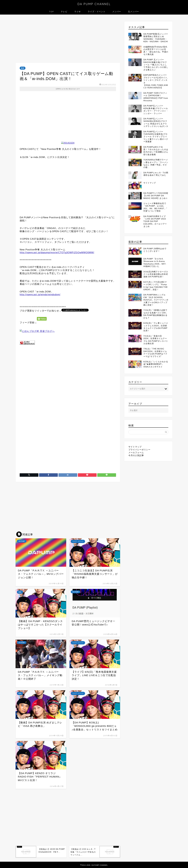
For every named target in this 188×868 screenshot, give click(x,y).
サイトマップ (135, 447)
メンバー (116, 11)
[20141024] (67, 143)
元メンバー (133, 11)
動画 (22, 68)
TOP (51, 11)
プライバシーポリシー (139, 449)
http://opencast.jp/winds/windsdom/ (40, 294)
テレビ (64, 11)
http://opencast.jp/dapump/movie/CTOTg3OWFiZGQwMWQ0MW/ (57, 252)
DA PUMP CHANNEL (94, 4)
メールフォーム (136, 452)
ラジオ (77, 11)
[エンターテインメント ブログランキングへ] (27, 346)
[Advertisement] (68, 39)
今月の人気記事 (136, 455)
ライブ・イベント (96, 11)
